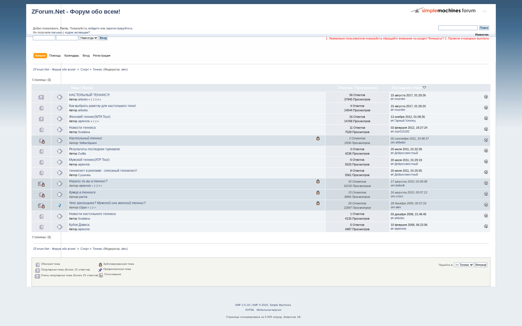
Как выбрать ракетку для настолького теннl (102, 106)
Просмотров (366, 88)
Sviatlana (84, 132)
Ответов (345, 88)
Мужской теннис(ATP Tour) (89, 160)
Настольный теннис (85, 138)
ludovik (400, 185)
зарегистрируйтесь (119, 28)
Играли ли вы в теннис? (88, 181)
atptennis (84, 121)
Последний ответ (407, 88)
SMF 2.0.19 (242, 304)
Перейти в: (446, 264)
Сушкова (84, 175)
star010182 (401, 131)
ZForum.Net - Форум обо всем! (76, 11)
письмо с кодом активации (69, 32)
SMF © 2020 (260, 304)
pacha (83, 196)
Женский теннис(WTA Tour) (89, 117)
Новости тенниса (82, 128)
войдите (94, 28)
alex (124, 69)
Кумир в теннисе (82, 192)
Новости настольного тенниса (92, 214)
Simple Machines (280, 304)
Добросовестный (406, 153)
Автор (87, 88)
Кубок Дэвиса (79, 225)
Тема (75, 88)
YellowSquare (88, 142)
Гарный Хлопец (404, 120)
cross (399, 196)
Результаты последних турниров (94, 149)
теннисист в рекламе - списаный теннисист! (103, 171)
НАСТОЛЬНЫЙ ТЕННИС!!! (89, 95)
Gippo (83, 207)
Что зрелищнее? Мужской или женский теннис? (107, 203)
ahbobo (83, 99)
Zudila (82, 153)
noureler (399, 98)
